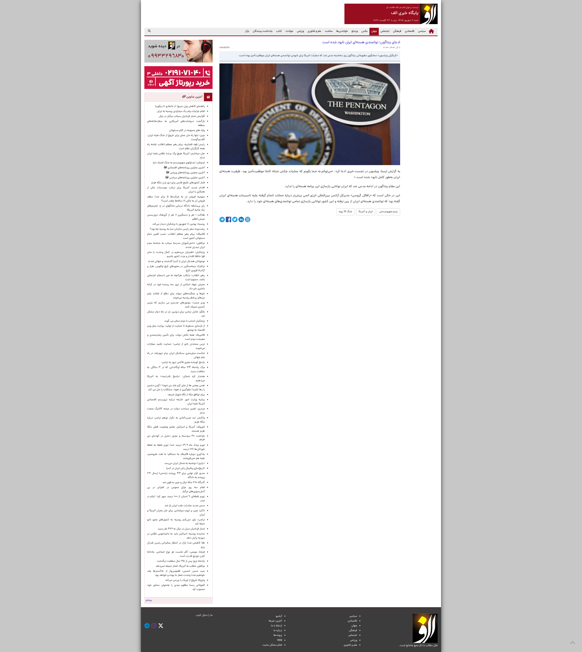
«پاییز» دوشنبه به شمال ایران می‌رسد (184, 463)
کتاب (279, 31)
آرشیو (279, 616)
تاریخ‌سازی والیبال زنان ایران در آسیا (185, 468)
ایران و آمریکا (366, 212)
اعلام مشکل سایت (272, 645)
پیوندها (277, 635)
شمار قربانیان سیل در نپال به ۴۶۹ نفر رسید (181, 529)
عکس (364, 31)
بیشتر (149, 600)
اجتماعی (385, 31)
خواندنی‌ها (342, 31)
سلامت (329, 31)
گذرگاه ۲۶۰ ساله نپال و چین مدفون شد (183, 483)
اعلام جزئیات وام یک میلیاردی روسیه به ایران (181, 111)
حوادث (289, 31)
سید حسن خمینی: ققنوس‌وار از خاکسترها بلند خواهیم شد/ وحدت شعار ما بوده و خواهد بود (176, 573)
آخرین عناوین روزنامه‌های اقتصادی (186, 168)
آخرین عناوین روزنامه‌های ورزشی (187, 173)
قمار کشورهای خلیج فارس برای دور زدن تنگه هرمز (178, 183)
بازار (247, 31)
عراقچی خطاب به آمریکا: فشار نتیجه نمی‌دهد (180, 566)
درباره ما (277, 631)
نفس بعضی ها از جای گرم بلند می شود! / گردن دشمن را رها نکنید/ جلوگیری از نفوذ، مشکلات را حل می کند (176, 388)
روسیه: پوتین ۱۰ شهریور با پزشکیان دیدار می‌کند (178, 224)
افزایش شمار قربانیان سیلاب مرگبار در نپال (182, 116)
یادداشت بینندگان (263, 31)
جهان (373, 31)
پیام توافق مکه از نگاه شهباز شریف (186, 395)
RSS (279, 640)
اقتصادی (409, 31)
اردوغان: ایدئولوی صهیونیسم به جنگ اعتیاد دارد (179, 163)
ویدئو (354, 31)
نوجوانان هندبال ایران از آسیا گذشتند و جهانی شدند (176, 261)
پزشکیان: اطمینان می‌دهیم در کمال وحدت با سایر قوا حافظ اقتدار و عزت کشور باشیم (176, 254)
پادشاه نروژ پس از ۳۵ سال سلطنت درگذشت (181, 561)
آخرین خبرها (275, 621)
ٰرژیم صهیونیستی (388, 212)
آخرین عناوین (194, 97)
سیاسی (422, 31)
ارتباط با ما (276, 626)
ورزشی (300, 31)
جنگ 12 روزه (345, 212)
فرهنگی (397, 31)
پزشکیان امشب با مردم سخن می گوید (184, 321)
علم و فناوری (314, 31)
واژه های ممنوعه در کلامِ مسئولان (187, 130)
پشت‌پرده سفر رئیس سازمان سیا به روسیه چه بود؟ (177, 229)
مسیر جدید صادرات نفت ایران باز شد (185, 506)
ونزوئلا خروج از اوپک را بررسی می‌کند (185, 580)
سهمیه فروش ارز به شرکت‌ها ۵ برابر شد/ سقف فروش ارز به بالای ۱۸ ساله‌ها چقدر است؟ (176, 199)
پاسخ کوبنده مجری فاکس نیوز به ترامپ (183, 362)
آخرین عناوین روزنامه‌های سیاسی (187, 178)
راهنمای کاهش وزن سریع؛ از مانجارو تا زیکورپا (180, 106)
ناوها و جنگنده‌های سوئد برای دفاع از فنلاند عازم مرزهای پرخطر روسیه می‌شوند (176, 296)
